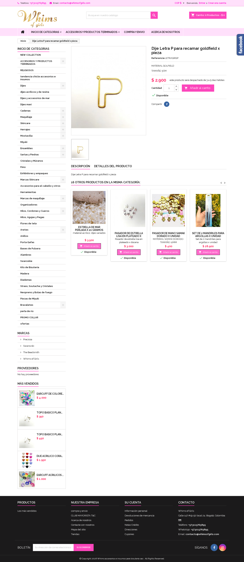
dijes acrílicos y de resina (34, 92)
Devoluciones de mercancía (139, 515)
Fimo (23, 167)
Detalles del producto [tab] (113, 166)
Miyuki (23, 142)
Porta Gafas (27, 242)
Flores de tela (28, 223)
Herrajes (25, 129)
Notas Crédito (132, 525)
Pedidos (129, 520)
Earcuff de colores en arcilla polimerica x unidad (50, 393)
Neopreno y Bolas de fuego (36, 292)
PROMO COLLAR (29, 317)
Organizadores (28, 204)
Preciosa (27, 339)
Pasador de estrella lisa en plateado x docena (129, 236)
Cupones (129, 534)
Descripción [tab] (80, 166)
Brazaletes (26, 305)
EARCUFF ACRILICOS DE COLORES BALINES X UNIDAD (50, 475)
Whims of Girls (31, 358)
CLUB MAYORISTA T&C (83, 515)
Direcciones (131, 529)
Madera (24, 273)
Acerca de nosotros (165, 32)
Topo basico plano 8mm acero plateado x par (50, 434)
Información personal (136, 511)
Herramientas (28, 192)
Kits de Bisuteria (29, 267)
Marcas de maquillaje (32, 198)
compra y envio (134, 32)
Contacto (186, 502)
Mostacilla (26, 135)
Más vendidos (28, 383)
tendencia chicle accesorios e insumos (38, 78)
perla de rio (27, 311)
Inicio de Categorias (45, 32)
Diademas (26, 279)
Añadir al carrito (197, 88)
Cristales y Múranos (31, 160)
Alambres (25, 254)
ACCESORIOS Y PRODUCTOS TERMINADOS (91, 32)
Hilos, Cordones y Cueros (34, 211)
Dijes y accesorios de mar (35, 98)
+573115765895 (38, 3)
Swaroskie (26, 261)
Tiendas (75, 534)
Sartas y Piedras (29, 154)
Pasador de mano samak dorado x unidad (168, 235)
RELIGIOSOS (27, 70)
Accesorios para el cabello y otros (40, 186)
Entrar (202, 3)
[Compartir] (166, 104)
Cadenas (25, 110)
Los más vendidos (27, 511)
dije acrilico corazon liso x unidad (50, 456)
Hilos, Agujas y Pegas (32, 217)
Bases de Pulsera (30, 248)
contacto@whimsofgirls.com (74, 3)
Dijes (23, 85)
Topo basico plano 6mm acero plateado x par (50, 412)
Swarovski (28, 346)
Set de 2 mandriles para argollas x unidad (208, 235)
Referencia (158, 58)
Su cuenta (133, 502)
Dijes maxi (26, 104)
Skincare (25, 123)
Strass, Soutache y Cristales (36, 286)
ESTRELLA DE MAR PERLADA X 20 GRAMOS (89, 228)
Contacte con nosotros (82, 525)
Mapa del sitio (78, 529)
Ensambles (26, 148)
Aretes (24, 229)
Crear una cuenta (217, 3)
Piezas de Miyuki (29, 298)
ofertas (24, 323)
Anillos (24, 236)
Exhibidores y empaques (34, 173)
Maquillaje (26, 117)
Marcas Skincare (29, 179)
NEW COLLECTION (30, 55)
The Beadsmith (31, 352)
